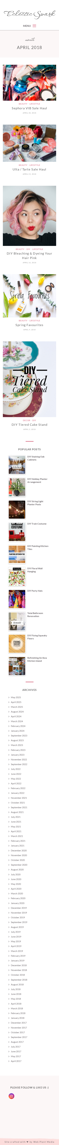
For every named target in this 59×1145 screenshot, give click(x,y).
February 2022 (18, 788)
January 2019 (17, 960)
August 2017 (17, 1041)
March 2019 (17, 951)
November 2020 (19, 855)
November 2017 (19, 1027)
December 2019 (19, 907)
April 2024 (16, 716)
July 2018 (15, 989)
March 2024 (17, 721)
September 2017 (19, 1037)
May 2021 (16, 826)
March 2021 (17, 836)
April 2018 (16, 1003)
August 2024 (17, 711)
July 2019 (15, 931)
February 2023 (18, 750)
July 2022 (15, 769)
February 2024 (18, 726)
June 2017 (16, 1051)
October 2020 (18, 860)
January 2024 (17, 730)
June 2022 (16, 773)
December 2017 (19, 1022)
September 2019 (19, 922)
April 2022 (16, 783)
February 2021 (18, 840)
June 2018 (16, 994)
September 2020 (19, 864)
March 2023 (17, 745)
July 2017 (15, 1046)
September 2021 (19, 807)
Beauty (23, 104)
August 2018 (17, 984)
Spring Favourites (29, 325)
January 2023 (17, 754)
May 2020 (16, 884)
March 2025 (17, 706)
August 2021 (17, 812)
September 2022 (19, 764)
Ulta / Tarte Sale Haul (29, 169)
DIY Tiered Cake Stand (29, 424)
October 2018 (18, 974)
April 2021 (16, 831)
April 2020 (16, 888)
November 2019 (19, 912)
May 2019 (16, 941)
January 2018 (17, 1017)
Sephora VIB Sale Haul (29, 108)
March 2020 (17, 893)
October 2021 (18, 802)
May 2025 (16, 697)
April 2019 (16, 946)
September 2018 (19, 979)
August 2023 (17, 740)
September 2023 (19, 735)
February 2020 (18, 898)
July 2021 (15, 816)
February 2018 (18, 1013)
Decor (26, 420)
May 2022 (16, 778)
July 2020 (15, 874)
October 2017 (18, 1032)
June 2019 (16, 936)
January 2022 (17, 793)
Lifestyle (35, 104)
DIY (28, 249)
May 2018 (16, 998)
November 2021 (19, 797)
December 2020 (19, 850)
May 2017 (16, 1056)
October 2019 (18, 917)
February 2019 (18, 955)
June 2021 (16, 821)
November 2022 (19, 759)
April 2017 (16, 1061)
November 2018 (19, 970)
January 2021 (17, 845)
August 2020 (17, 869)
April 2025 (16, 702)
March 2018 (17, 1008)
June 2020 (16, 879)
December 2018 (19, 965)
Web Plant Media (44, 1142)
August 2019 (17, 927)
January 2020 (17, 903)
